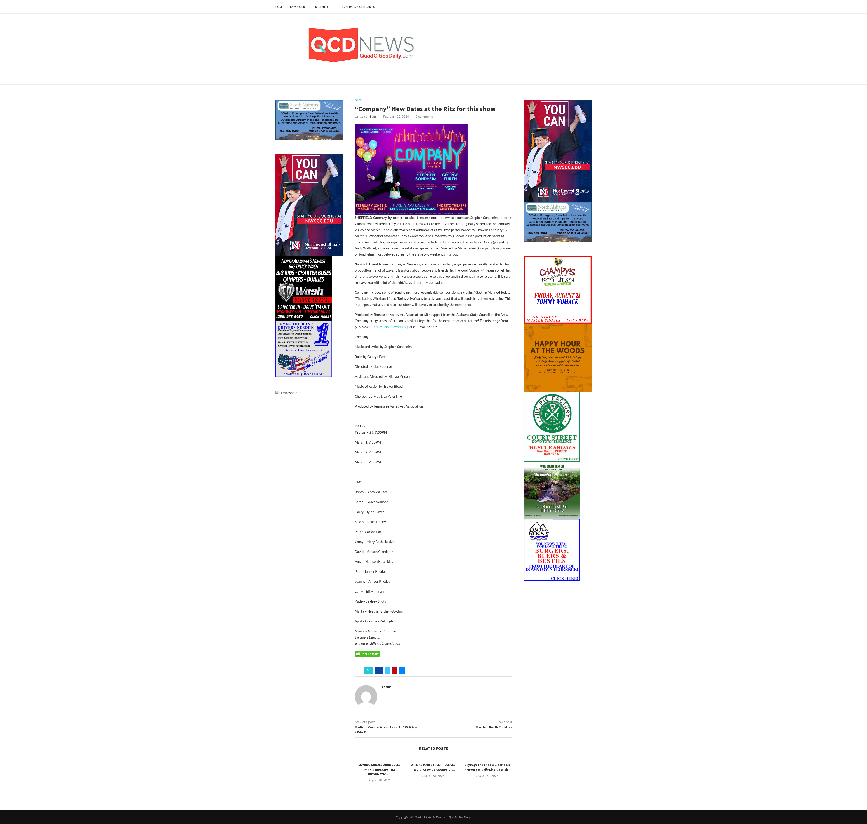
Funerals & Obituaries (358, 7)
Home (279, 7)
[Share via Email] (402, 670)
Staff (373, 116)
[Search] (589, 6)
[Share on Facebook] (379, 670)
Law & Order (299, 7)
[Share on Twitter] (387, 670)
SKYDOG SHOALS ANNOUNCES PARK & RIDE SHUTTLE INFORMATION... (379, 769)
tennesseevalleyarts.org (391, 327)
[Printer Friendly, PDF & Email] (367, 653)
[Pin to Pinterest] (394, 670)
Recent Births (325, 7)
